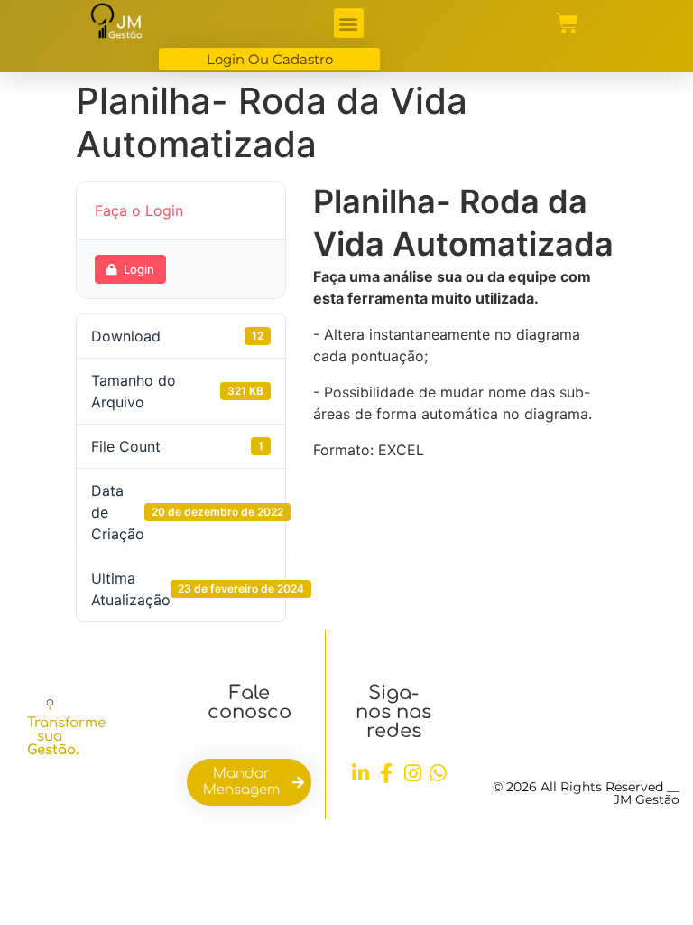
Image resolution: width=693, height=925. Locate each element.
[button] (349, 23)
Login (139, 269)
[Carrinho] (567, 23)
